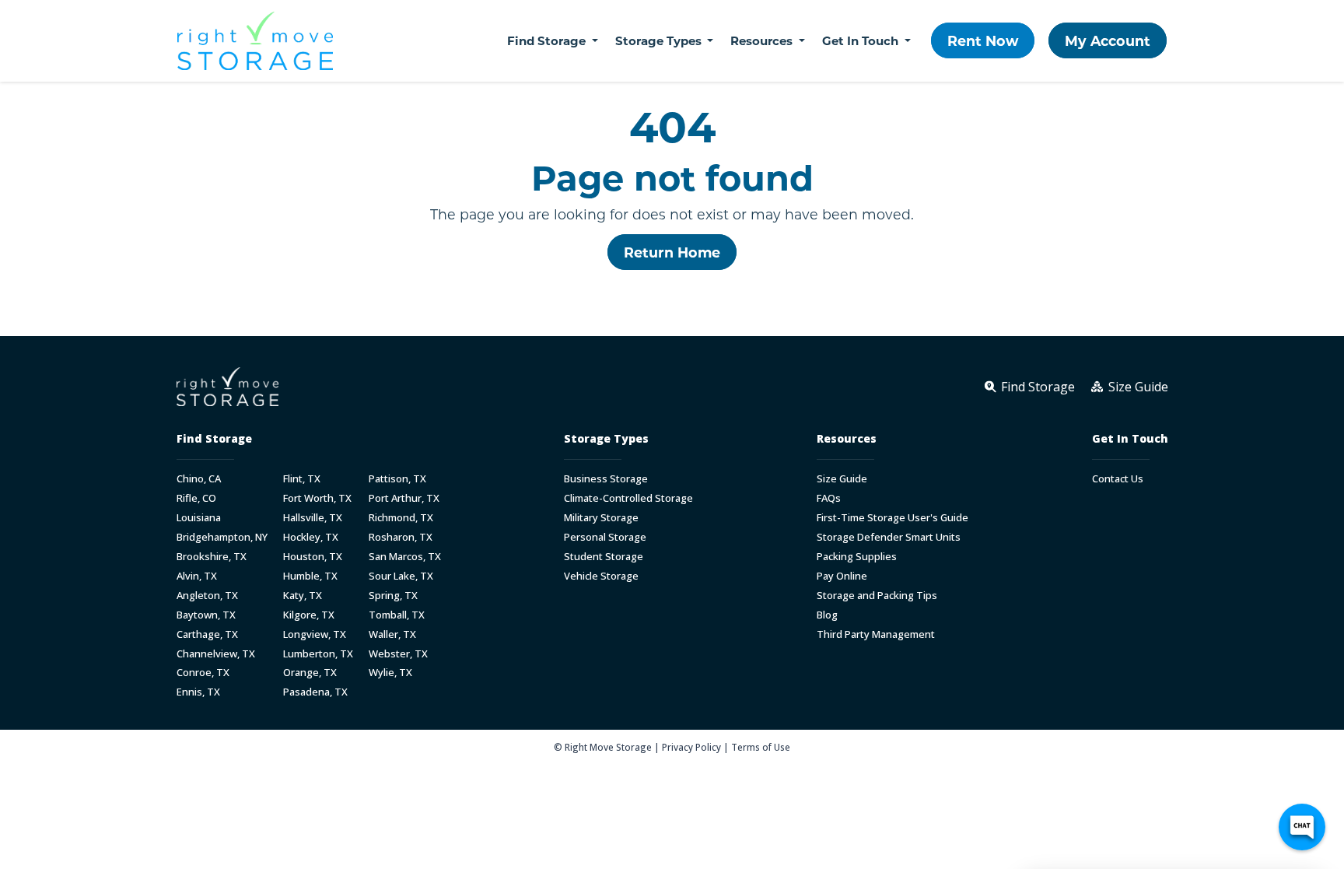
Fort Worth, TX (317, 498)
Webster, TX (398, 654)
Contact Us (1117, 478)
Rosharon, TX (400, 537)
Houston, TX (312, 556)
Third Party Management (876, 634)
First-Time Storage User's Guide (892, 517)
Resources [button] (763, 40)
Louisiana (199, 517)
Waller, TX (392, 634)
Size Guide (842, 478)
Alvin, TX (197, 576)
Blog (827, 615)
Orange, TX (310, 672)
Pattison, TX (397, 478)
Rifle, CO (196, 498)
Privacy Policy (691, 747)
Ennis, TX (198, 692)
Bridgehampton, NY (222, 537)
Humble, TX (310, 576)
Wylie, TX (390, 672)
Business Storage (606, 478)
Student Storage (603, 556)
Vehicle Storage (601, 576)
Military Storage (601, 517)
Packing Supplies (857, 556)
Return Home (672, 252)
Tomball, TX (397, 615)
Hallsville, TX (312, 517)
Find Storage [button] (548, 40)
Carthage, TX (207, 634)
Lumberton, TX (318, 654)
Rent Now (982, 40)
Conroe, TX (203, 672)
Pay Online (842, 576)
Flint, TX (301, 478)
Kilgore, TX (308, 615)
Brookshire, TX (212, 556)
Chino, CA (199, 478)
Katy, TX (302, 595)
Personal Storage (605, 537)
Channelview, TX (216, 654)
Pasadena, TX (315, 692)
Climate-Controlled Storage (628, 498)
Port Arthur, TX (404, 498)
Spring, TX (393, 595)
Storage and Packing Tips (877, 595)
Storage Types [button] (660, 40)
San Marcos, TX (405, 556)
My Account (1107, 40)
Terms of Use (760, 747)
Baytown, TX (206, 615)
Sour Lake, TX (401, 576)
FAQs (829, 498)
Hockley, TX (310, 537)
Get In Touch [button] (861, 40)
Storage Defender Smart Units (889, 537)
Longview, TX (314, 634)
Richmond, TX (401, 517)
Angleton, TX (207, 595)
